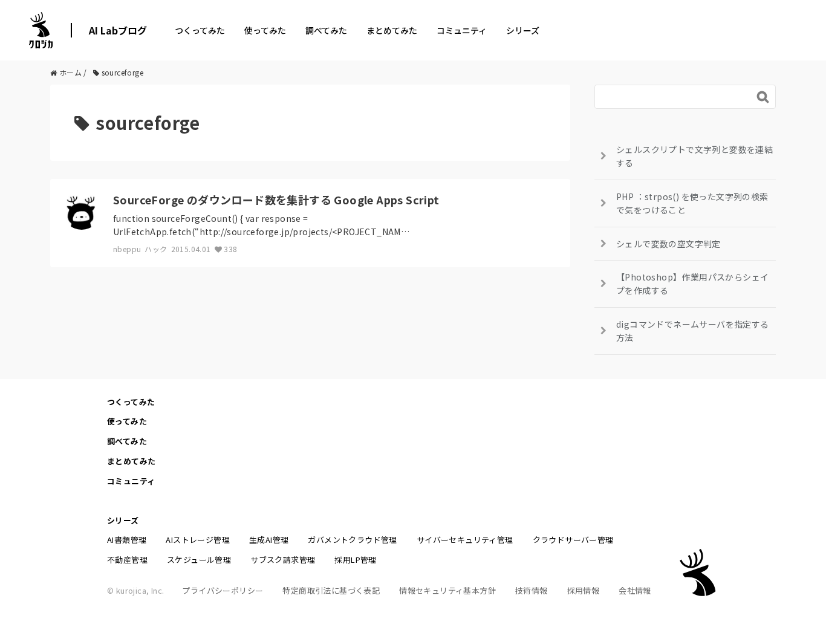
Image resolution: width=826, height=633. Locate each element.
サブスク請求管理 (282, 559)
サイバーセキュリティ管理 (465, 539)
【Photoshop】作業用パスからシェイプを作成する (692, 283)
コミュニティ (462, 30)
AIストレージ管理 (198, 539)
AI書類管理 (126, 539)
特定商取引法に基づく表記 (331, 590)
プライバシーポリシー (222, 590)
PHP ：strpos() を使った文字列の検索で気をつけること (692, 203)
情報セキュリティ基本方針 (447, 590)
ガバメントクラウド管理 (352, 539)
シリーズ (522, 30)
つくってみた (200, 30)
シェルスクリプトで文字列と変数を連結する (694, 156)
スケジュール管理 (199, 559)
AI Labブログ (118, 30)
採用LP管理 (355, 559)
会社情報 (635, 590)
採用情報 (583, 590)
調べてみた (326, 30)
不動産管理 (127, 559)
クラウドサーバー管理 (573, 539)
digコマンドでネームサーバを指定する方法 (692, 330)
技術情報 (531, 590)
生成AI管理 (268, 539)
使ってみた (265, 30)
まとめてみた (391, 30)
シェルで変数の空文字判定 (668, 244)
